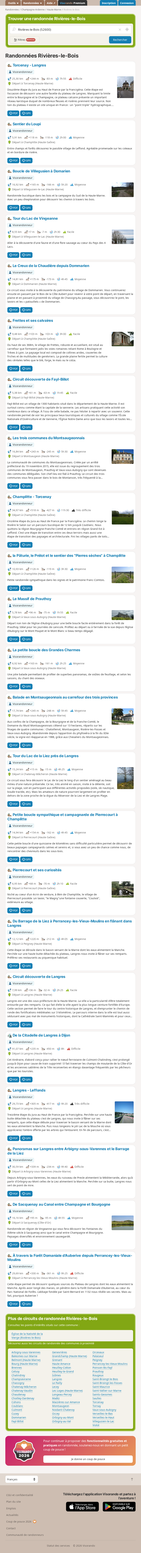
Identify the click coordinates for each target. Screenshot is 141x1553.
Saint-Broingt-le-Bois (105, 1379)
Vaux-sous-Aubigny (104, 1409)
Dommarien (19, 1417)
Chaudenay (19, 1394)
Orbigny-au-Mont (63, 1417)
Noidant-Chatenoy (63, 1409)
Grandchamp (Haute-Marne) (69, 1356)
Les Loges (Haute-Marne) (67, 1390)
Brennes (17, 1367)
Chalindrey (18, 1375)
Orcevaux (98, 1352)
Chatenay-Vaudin (22, 1390)
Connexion (127, 3)
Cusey (15, 1413)
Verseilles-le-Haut (103, 1417)
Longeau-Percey (62, 1394)
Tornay (97, 1406)
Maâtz (56, 1398)
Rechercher (120, 39)
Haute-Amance (61, 1363)
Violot (96, 1425)
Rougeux (98, 1375)
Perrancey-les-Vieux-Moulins (110, 1363)
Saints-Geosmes (102, 1394)
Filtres (26, 39)
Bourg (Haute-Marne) (25, 1363)
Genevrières (59, 1352)
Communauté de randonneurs (25, 1535)
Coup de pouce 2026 (18, 1521)
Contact (11, 1528)
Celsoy (15, 1371)
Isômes (56, 1375)
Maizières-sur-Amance (66, 1402)
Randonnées (31, 3)
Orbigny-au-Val (61, 1421)
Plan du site (13, 1501)
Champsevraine (21, 1379)
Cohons (16, 1402)
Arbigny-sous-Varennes (26, 1352)
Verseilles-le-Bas (103, 1413)
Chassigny (18, 1383)
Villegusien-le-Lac (103, 1421)
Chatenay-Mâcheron (24, 1386)
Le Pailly (57, 1383)
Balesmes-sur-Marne (24, 1356)
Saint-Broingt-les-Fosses (107, 1383)
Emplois (11, 1508)
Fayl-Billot (18, 1421)
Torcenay (98, 1402)
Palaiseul (98, 1356)
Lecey (55, 1386)
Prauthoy (98, 1371)
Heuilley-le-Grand (63, 1371)
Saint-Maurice (101, 1386)
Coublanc (17, 1406)
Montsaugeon (60, 1406)
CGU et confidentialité (19, 1495)
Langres (57, 1379)
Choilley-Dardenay (23, 1398)
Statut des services (58, 1545)
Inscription (109, 3)
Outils (11, 3)
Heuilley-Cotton (61, 1367)
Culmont (17, 1409)
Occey (55, 1413)
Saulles (97, 1398)
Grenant (57, 1360)
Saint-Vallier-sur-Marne (107, 1390)
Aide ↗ (51, 3)
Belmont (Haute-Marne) (26, 1360)
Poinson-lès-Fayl (102, 1367)
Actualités (12, 1515)
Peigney (97, 1360)
